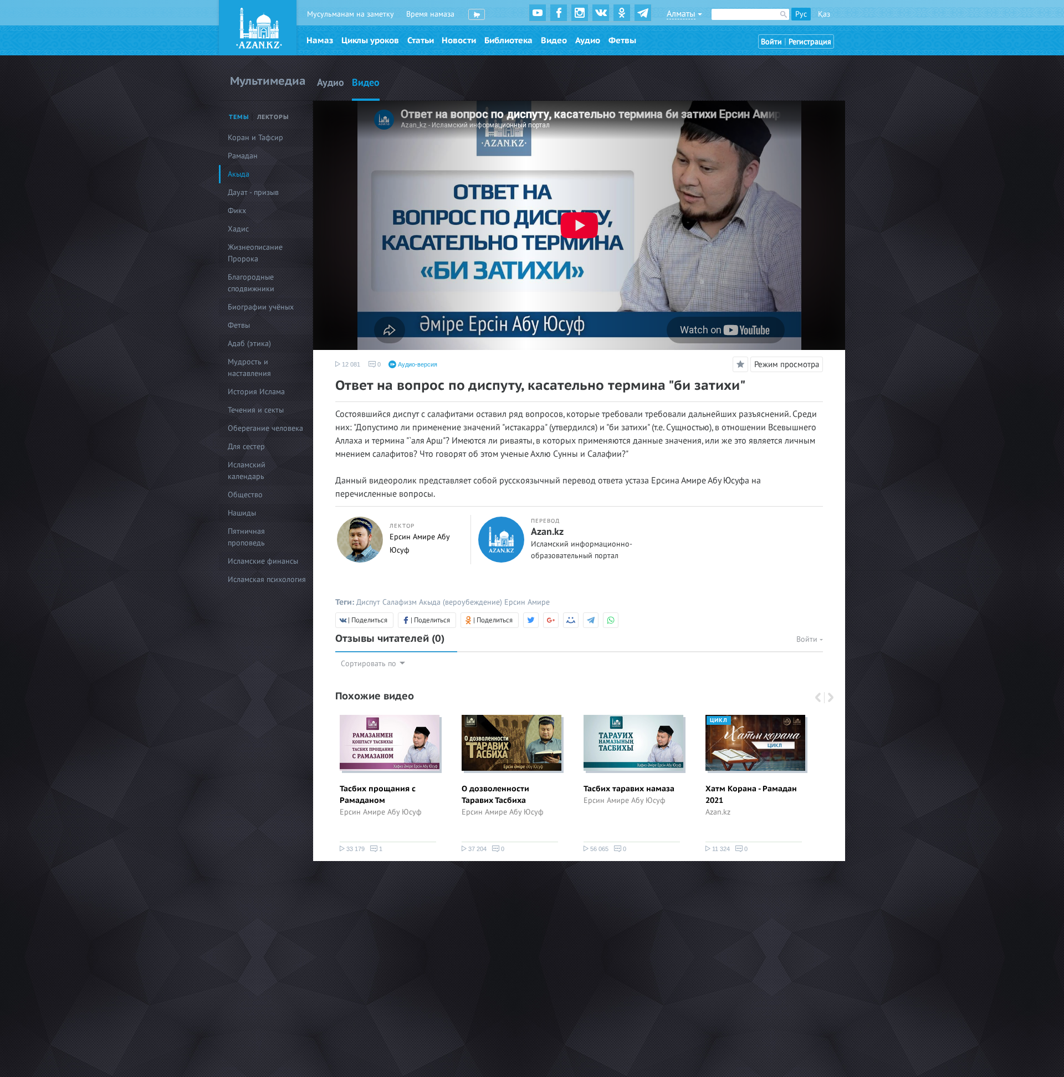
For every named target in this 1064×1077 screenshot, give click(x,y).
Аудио (587, 40)
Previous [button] (819, 697)
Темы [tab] (239, 117)
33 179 (355, 849)
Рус (801, 14)
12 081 (350, 364)
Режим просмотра (786, 364)
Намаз (319, 40)
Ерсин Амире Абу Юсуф (381, 812)
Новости (459, 40)
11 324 (720, 849)
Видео (554, 40)
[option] (388, 785)
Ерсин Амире (527, 602)
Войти (771, 42)
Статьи (420, 40)
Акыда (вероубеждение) (460, 602)
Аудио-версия (416, 364)
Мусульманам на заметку (350, 14)
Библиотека (508, 40)
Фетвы (622, 40)
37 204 (477, 849)
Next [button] (827, 697)
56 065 (598, 849)
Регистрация (810, 42)
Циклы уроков (370, 40)
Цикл (719, 720)
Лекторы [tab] (273, 117)
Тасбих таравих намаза (629, 788)
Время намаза (430, 14)
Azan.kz (547, 532)
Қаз (824, 14)
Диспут (368, 602)
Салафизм (399, 602)
